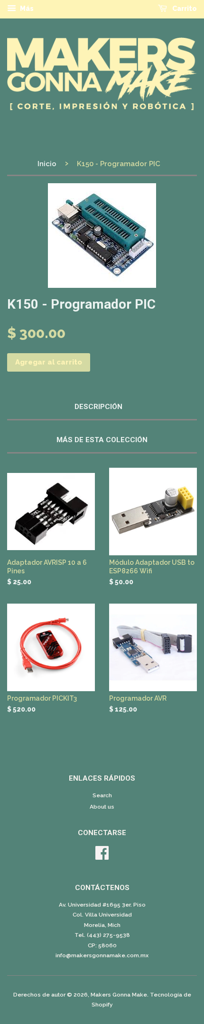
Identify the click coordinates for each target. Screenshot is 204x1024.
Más (26, 8)
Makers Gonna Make (119, 994)
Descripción (98, 406)
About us (102, 806)
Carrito (184, 8)
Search (102, 795)
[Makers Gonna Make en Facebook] (102, 856)
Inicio (46, 164)
